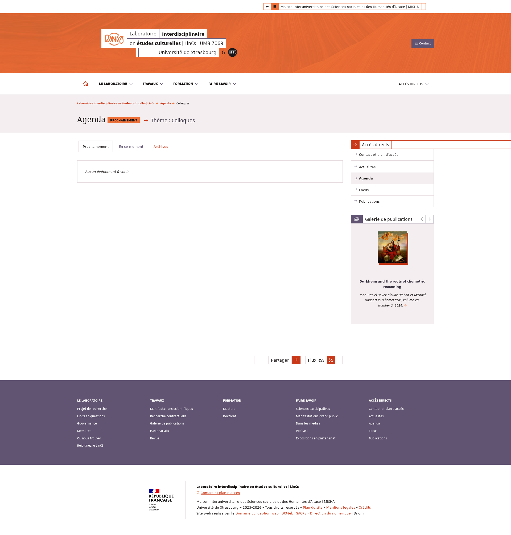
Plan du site (313, 507)
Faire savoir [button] (219, 83)
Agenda (165, 103)
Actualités (376, 416)
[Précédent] (422, 219)
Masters (229, 409)
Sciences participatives (313, 409)
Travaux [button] (150, 83)
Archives (161, 146)
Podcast (302, 431)
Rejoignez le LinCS (90, 445)
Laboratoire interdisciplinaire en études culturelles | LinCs (116, 103)
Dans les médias (308, 423)
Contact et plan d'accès (386, 409)
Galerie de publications (167, 423)
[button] (296, 360)
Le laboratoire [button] (113, 83)
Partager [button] (280, 360)
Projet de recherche (92, 409)
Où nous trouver (89, 438)
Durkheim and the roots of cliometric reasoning (392, 284)
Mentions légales (340, 507)
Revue (154, 438)
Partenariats (159, 431)
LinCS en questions (91, 416)
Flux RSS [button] (316, 360)
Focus (373, 431)
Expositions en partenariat (316, 438)
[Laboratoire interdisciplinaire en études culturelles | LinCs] (114, 38)
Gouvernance (87, 423)
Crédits (365, 507)
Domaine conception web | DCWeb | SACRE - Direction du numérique (293, 513)
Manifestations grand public (317, 416)
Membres (84, 431)
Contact (424, 43)
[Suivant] (430, 219)
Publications (378, 438)
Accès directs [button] (411, 83)
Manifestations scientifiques (171, 409)
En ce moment (131, 146)
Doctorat (229, 416)
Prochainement (96, 146)
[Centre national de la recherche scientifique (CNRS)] (232, 52)
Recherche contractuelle (168, 416)
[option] (392, 273)
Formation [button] (183, 83)
